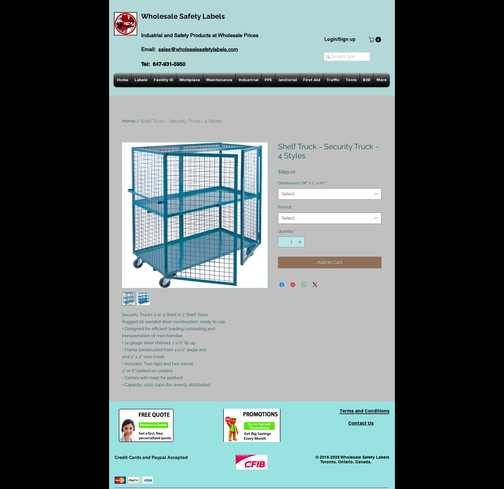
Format (286, 207)
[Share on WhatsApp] (303, 284)
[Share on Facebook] (281, 284)
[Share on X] (315, 284)
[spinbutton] (291, 242)
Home (128, 121)
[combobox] (330, 194)
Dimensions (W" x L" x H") (303, 183)
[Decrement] (282, 242)
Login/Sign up (340, 39)
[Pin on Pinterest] (292, 284)
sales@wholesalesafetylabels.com (198, 49)
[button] (375, 39)
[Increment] (300, 242)
